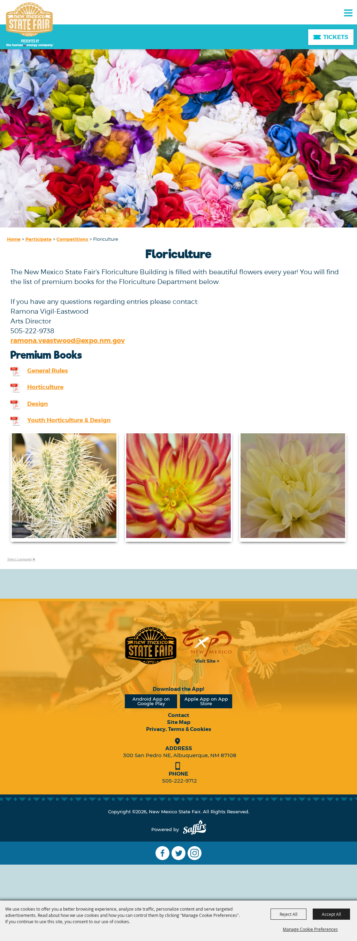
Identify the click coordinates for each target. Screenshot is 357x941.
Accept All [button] (331, 914)
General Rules (47, 370)
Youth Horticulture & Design (69, 420)
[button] (64, 487)
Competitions (72, 239)
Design (37, 404)
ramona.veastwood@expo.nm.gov (67, 341)
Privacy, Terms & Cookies (178, 729)
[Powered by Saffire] (194, 829)
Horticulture (45, 387)
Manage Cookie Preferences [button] (310, 929)
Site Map (178, 722)
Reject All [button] (288, 914)
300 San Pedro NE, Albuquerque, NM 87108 (179, 755)
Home (14, 239)
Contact (178, 715)
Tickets (335, 37)
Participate (38, 239)
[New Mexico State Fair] (30, 25)
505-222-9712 (179, 780)
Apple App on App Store (206, 701)
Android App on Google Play (151, 701)
